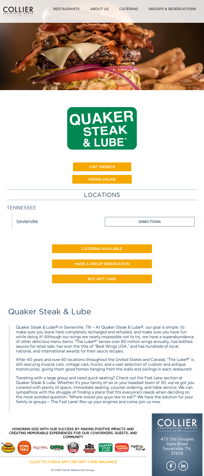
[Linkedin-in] (183, 466)
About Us (99, 9)
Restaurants (66, 9)
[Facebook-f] (171, 466)
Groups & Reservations (172, 9)
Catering (128, 9)
